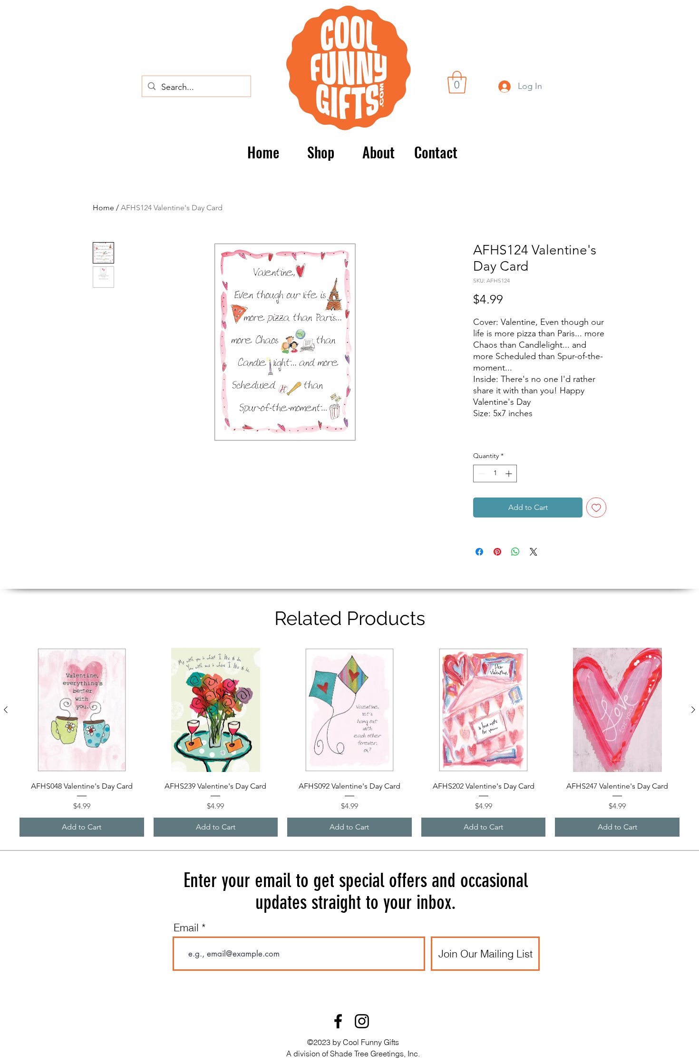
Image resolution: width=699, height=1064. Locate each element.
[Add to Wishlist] (596, 507)
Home (103, 207)
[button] (456, 82)
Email (186, 927)
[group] (349, 742)
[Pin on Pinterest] (497, 551)
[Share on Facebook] (479, 551)
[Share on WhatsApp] (515, 551)
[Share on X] (533, 551)
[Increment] (509, 473)
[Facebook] (338, 1021)
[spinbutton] (495, 473)
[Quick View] (81, 710)
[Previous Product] (5, 709)
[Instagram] (361, 1021)
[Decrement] (480, 473)
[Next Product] (693, 709)
